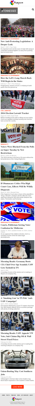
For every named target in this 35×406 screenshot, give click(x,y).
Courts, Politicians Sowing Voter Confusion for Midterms (15, 226)
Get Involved (24, 395)
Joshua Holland (13, 304)
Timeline (13, 395)
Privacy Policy (22, 403)
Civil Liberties (6, 110)
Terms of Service (14, 403)
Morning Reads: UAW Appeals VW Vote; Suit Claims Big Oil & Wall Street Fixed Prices (17, 336)
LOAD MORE (17, 387)
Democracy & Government (10, 39)
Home (3, 395)
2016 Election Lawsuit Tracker (15, 113)
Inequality (4, 144)
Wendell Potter (15, 192)
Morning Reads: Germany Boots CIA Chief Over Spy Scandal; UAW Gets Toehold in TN (17, 264)
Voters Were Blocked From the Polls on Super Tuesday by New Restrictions (17, 149)
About (31, 395)
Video (18, 395)
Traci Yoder (13, 47)
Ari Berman (13, 155)
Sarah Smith (14, 115)
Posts (8, 395)
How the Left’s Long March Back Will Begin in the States (16, 79)
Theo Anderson (16, 83)
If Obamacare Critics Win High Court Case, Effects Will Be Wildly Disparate (17, 186)
